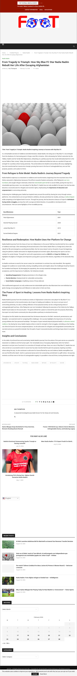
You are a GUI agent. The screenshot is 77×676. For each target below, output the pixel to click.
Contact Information (31, 9)
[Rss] (71, 46)
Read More (43, 674)
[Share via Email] (53, 402)
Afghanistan (7, 363)
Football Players (14, 53)
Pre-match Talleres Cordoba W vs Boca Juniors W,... (31, 6)
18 (28, 635)
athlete (16, 363)
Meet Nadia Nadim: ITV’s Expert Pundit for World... (57, 441)
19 (38, 635)
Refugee (44, 363)
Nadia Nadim (26, 53)
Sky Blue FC (53, 363)
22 (69, 635)
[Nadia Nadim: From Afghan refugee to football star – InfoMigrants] (8, 581)
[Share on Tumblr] (47, 402)
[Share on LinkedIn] (45, 402)
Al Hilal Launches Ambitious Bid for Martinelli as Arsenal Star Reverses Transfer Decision (44, 541)
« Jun (4, 643)
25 (28, 639)
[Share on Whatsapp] (51, 402)
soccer (62, 363)
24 (18, 639)
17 (18, 635)
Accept (35, 674)
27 (49, 639)
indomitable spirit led (40, 183)
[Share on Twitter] (41, 402)
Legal (41, 9)
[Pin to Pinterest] (43, 402)
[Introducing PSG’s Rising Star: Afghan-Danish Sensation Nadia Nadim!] (19, 461)
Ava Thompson (19, 409)
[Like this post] (37, 402)
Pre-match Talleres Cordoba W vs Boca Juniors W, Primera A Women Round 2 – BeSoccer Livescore (44, 566)
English (8, 498)
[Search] (74, 46)
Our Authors (48, 9)
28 (59, 639)
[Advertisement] (38, 35)
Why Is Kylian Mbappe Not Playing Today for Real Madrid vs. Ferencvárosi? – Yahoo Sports (45, 590)
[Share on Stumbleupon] (49, 402)
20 (49, 635)
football (25, 363)
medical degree (69, 197)
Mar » (8, 643)
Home (4, 53)
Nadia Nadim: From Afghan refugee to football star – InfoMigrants (37, 577)
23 (7, 639)
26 (38, 639)
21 (59, 635)
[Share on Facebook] (39, 402)
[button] (40, 3)
